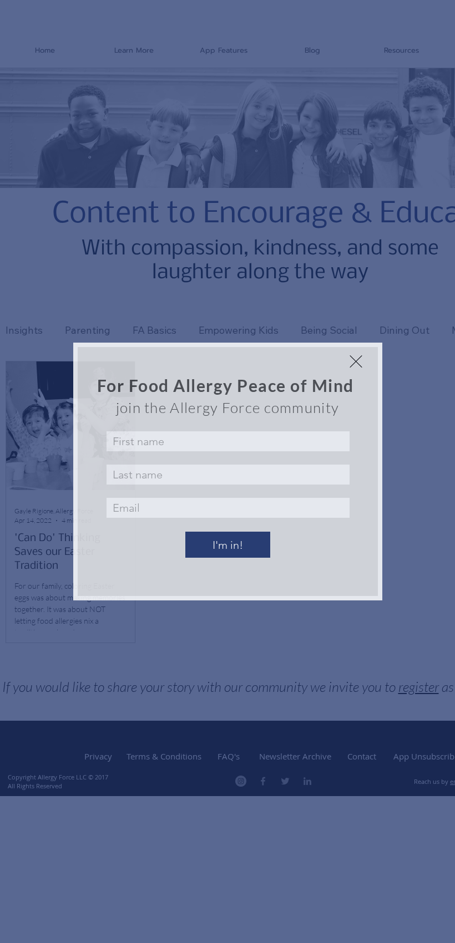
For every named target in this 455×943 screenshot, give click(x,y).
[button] (356, 361)
